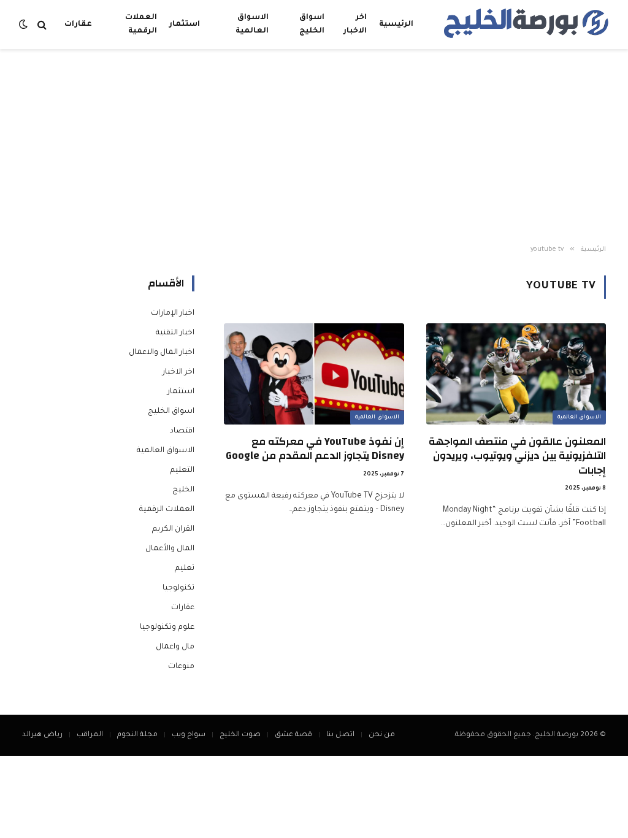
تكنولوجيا (178, 588)
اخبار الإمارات (172, 313)
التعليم (182, 470)
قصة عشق (293, 735)
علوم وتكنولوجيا (167, 627)
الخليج (183, 490)
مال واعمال (175, 647)
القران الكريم (173, 529)
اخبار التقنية (175, 333)
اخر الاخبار (355, 24)
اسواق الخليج (311, 24)
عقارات (78, 24)
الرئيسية (396, 24)
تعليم (184, 568)
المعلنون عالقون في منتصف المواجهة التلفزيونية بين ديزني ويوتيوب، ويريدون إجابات (517, 455)
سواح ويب (188, 735)
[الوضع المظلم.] (24, 25)
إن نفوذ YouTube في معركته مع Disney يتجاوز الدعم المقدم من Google (315, 448)
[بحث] (42, 25)
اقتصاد (182, 431)
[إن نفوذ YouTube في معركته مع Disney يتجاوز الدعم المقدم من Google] (314, 374)
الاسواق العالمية (252, 24)
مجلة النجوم (137, 735)
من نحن (382, 735)
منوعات (181, 667)
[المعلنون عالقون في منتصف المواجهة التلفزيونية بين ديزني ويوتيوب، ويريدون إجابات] (516, 374)
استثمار (184, 24)
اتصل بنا (340, 735)
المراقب (90, 735)
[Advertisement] (314, 147)
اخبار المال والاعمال (161, 352)
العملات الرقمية (141, 24)
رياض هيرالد (42, 735)
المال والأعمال (169, 549)
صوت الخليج (240, 735)
